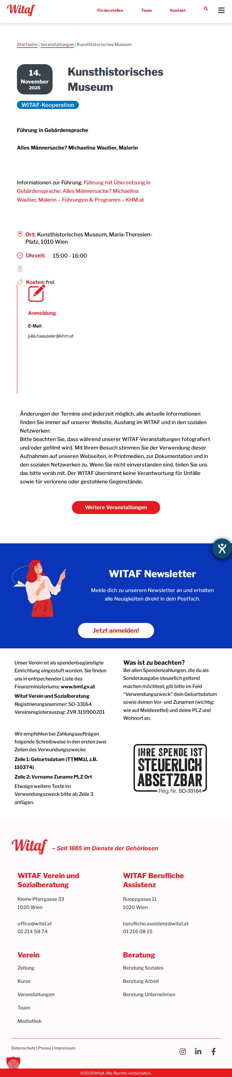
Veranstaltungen (57, 44)
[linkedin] (200, 1051)
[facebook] (215, 1051)
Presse (44, 1048)
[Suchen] (206, 9)
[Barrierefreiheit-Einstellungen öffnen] (222, 548)
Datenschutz (23, 1048)
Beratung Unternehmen (149, 994)
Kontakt (178, 10)
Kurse (24, 981)
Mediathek (30, 1021)
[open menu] (221, 10)
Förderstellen (110, 10)
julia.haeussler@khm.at (51, 336)
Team (146, 10)
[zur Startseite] (21, 11)
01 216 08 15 (138, 931)
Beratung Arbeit (141, 981)
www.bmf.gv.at (78, 687)
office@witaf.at (35, 924)
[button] (13, 1063)
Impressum (65, 1048)
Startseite (27, 44)
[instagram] (184, 1051)
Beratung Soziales (143, 968)
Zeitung (26, 968)
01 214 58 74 (33, 931)
